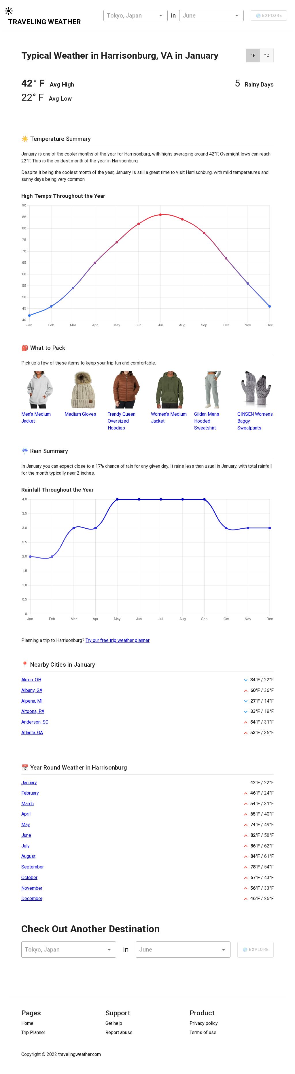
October (29, 877)
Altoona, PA (32, 711)
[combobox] (135, 15)
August (28, 856)
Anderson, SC (34, 722)
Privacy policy (204, 1023)
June (26, 835)
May (25, 824)
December (31, 898)
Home (27, 1023)
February (30, 793)
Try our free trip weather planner (118, 640)
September (32, 867)
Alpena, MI (32, 701)
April (26, 814)
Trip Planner (33, 1032)
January (29, 782)
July (25, 846)
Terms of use (203, 1032)
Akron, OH (31, 679)
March (27, 803)
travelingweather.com (79, 1054)
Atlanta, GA (32, 732)
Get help (113, 1023)
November (31, 888)
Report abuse (119, 1032)
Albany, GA (31, 690)
